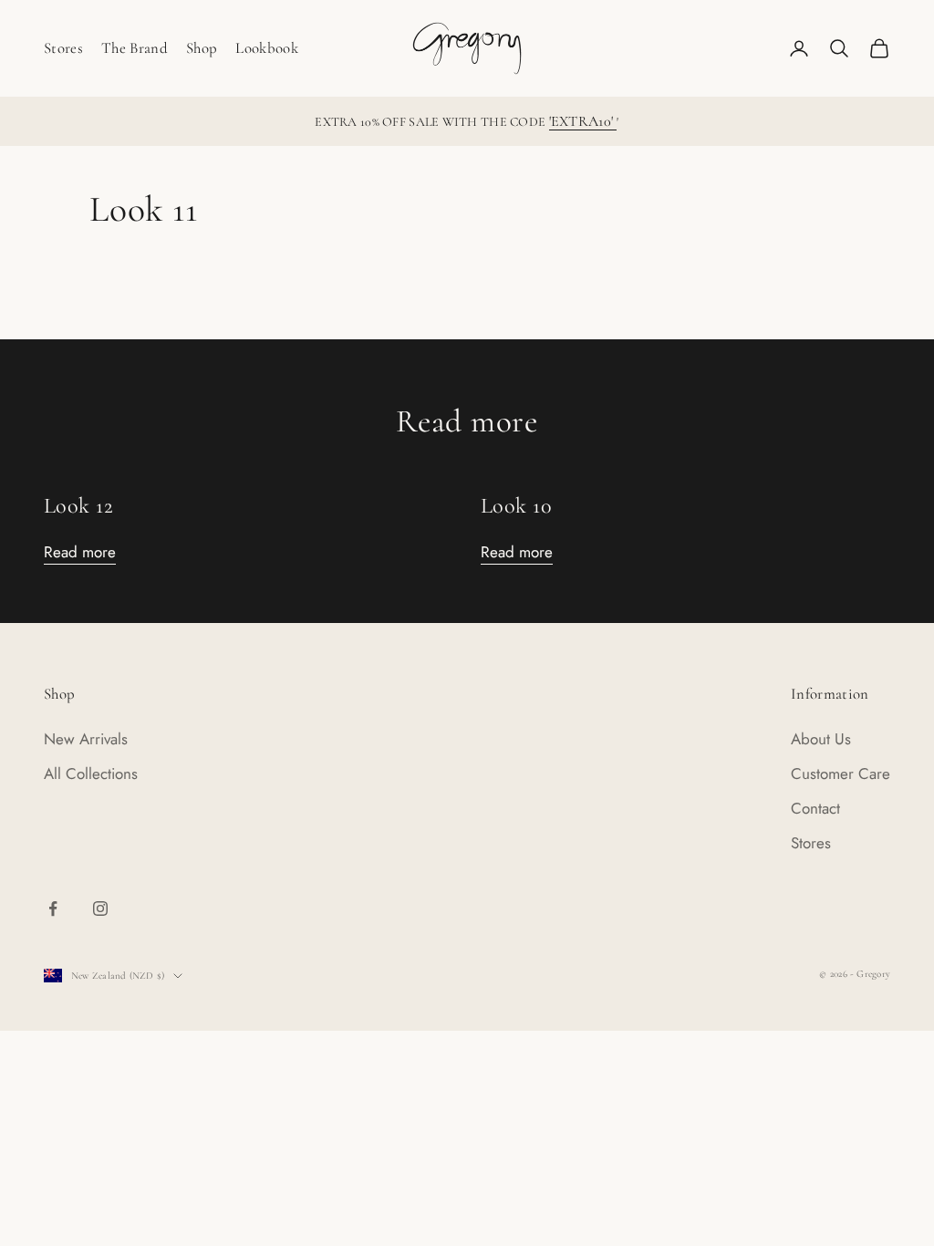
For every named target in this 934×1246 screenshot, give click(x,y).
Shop (201, 47)
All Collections (91, 773)
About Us (821, 739)
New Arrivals (86, 739)
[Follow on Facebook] (53, 908)
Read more (80, 552)
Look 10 (516, 506)
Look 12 (78, 506)
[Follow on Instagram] (100, 908)
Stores (63, 47)
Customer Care (840, 773)
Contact (815, 808)
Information (830, 693)
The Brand (134, 47)
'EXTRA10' (583, 121)
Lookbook (266, 47)
